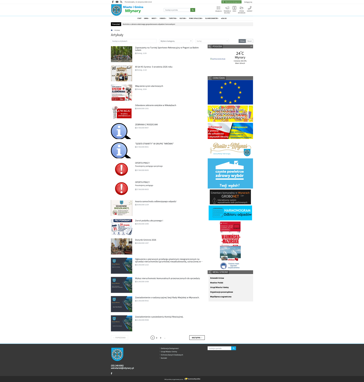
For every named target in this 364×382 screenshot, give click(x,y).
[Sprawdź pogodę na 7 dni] (217, 59)
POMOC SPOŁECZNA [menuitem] (195, 18)
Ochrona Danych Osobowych (172, 355)
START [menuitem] (139, 18)
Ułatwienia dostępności (233, 2)
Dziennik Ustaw (217, 278)
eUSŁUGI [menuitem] (224, 18)
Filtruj (242, 41)
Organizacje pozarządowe (221, 292)
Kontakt (164, 358)
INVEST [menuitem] (154, 18)
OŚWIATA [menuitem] (162, 18)
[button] (251, 46)
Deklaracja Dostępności (170, 348)
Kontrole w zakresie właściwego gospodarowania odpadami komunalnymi (149, 24)
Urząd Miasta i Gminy (219, 287)
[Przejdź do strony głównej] (127, 10)
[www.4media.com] (191, 379)
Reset (249, 41)
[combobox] (212, 41)
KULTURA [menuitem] (183, 18)
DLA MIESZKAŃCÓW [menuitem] (211, 18)
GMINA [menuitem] (146, 18)
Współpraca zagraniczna (220, 296)
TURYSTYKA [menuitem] (172, 18)
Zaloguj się (248, 2)
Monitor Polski (216, 282)
